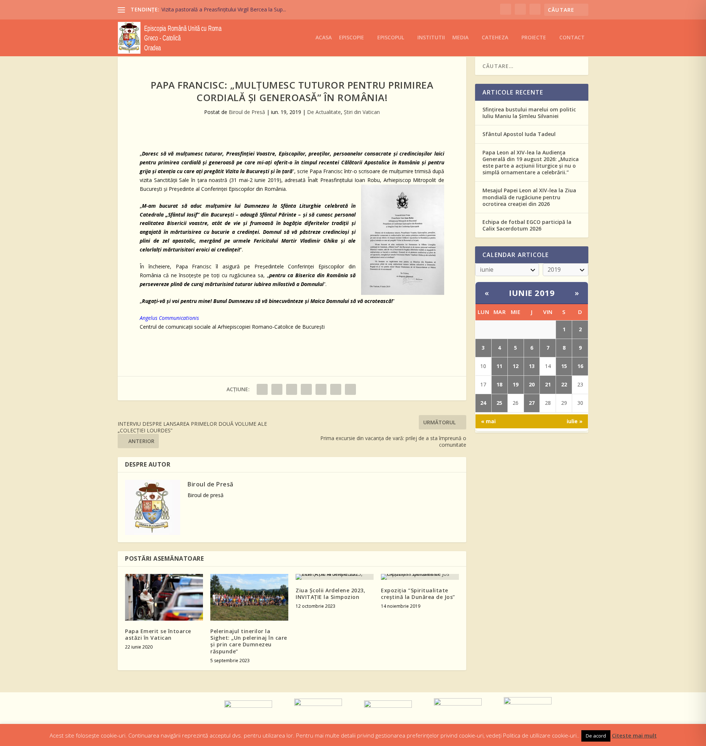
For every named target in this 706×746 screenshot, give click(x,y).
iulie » (574, 421)
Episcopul (390, 38)
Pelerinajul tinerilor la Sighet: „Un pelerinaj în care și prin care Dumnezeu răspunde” (248, 641)
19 (515, 384)
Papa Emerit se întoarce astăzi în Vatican (158, 634)
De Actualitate (324, 111)
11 (499, 366)
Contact (572, 38)
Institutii (431, 38)
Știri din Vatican (362, 111)
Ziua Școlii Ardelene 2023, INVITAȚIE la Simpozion (330, 593)
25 (499, 402)
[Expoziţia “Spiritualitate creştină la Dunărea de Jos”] (420, 577)
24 (483, 402)
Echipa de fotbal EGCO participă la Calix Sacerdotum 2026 (526, 225)
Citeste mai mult (634, 735)
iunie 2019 (532, 292)
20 (532, 384)
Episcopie (351, 38)
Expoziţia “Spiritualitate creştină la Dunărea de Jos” (418, 593)
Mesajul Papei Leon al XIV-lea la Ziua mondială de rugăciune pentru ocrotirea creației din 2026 (529, 197)
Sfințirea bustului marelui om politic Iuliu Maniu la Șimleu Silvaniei (529, 112)
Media (460, 38)
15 (564, 366)
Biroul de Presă (247, 111)
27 (532, 402)
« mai (488, 421)
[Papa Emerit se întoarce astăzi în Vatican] (164, 597)
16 (580, 366)
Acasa (323, 38)
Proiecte (533, 38)
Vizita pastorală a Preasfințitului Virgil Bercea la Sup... (223, 9)
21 (548, 384)
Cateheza (495, 38)
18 (499, 384)
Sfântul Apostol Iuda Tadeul (519, 134)
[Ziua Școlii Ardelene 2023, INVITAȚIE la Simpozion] (335, 577)
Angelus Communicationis (169, 317)
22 (564, 384)
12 (515, 366)
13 (532, 366)
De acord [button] (596, 735)
